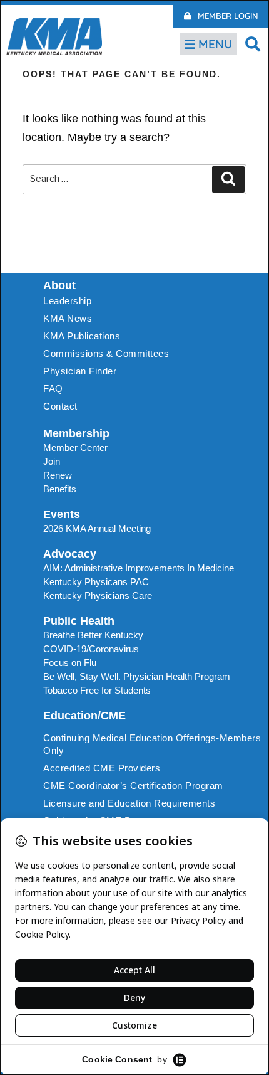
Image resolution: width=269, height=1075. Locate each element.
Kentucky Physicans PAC (96, 581)
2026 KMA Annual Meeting (97, 528)
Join (51, 461)
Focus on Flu (69, 662)
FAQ (53, 388)
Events (61, 514)
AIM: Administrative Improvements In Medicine (138, 568)
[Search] (228, 179)
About (59, 285)
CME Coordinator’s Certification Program (133, 785)
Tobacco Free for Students (97, 690)
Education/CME (84, 715)
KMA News (67, 318)
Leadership (67, 300)
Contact (60, 406)
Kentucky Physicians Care (97, 595)
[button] (253, 43)
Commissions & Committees (106, 353)
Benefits (59, 489)
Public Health (78, 621)
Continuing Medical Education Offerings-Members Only (152, 744)
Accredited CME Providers (101, 768)
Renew (57, 475)
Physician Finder (79, 371)
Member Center (75, 447)
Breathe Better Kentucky (93, 635)
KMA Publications (81, 336)
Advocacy (69, 554)
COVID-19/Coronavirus (91, 648)
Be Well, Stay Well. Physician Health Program (136, 676)
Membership (76, 433)
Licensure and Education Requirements (129, 803)
